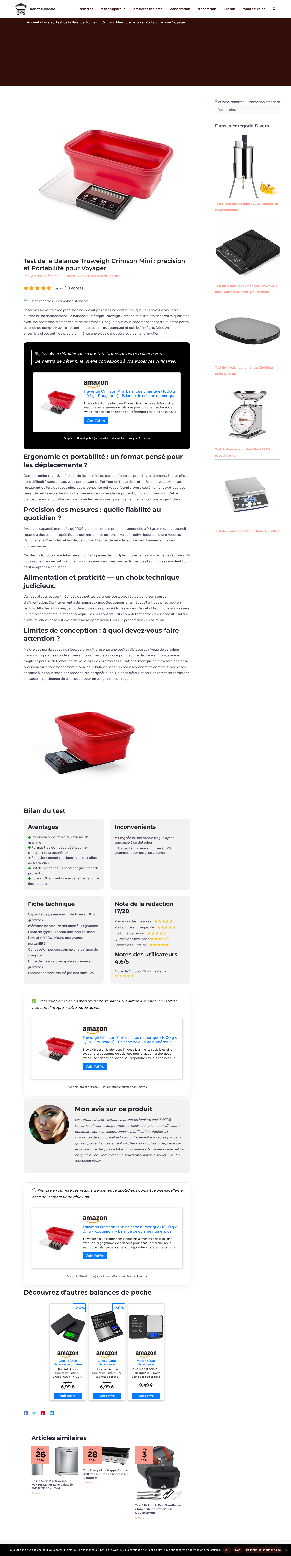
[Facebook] (26, 1413)
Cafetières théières (146, 9)
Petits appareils (112, 9)
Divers (36, 1493)
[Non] (286, 1550)
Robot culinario (42, 9)
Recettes (86, 9)
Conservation (179, 9)
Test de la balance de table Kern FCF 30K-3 (247, 531)
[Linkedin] (52, 1413)
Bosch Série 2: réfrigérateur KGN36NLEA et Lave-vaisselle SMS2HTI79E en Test (52, 1484)
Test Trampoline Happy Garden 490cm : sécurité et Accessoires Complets (105, 1474)
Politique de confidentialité (263, 1549)
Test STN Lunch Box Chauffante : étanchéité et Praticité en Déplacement (158, 1508)
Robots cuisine (253, 9)
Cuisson (229, 9)
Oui (227, 1549)
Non (238, 1549)
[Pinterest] (43, 1413)
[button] (274, 9)
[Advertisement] (145, 54)
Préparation (206, 9)
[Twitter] (34, 1413)
